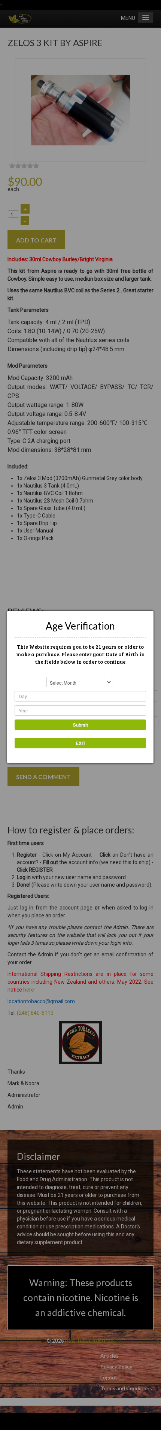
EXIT (80, 743)
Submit (80, 724)
